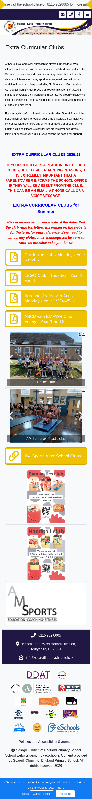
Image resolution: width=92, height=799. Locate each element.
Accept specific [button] (41, 793)
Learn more (56, 787)
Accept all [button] (65, 793)
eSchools (52, 755)
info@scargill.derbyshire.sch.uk (49, 657)
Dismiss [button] (24, 793)
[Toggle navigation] (87, 14)
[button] (10, 359)
